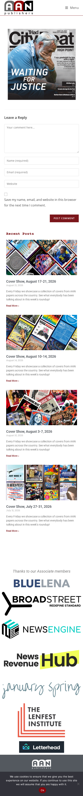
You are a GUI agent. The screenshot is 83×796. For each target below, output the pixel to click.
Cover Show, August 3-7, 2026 (29, 431)
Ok (42, 790)
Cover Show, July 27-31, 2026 (29, 506)
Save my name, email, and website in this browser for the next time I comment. (40, 202)
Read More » (12, 305)
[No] (78, 784)
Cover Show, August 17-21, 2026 (31, 281)
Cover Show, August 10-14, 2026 (31, 356)
